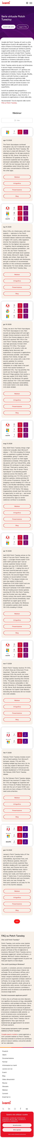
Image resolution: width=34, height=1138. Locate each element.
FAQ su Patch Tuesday (9, 103)
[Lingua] (27, 3)
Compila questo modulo (9, 1034)
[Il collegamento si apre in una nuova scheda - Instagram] (15, 1109)
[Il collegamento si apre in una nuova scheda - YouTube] (27, 1109)
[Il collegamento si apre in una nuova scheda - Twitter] (3, 1109)
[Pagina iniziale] (6, 3)
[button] (31, 3)
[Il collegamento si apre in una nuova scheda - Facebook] (20, 1109)
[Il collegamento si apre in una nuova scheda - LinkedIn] (9, 1109)
